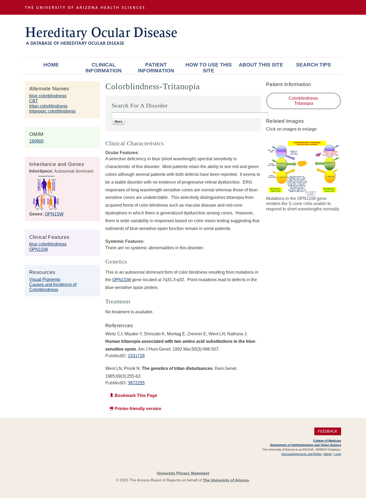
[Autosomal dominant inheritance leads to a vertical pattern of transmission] (46, 209)
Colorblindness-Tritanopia (304, 101)
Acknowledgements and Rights (301, 454)
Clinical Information (103, 67)
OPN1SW (54, 214)
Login (337, 454)
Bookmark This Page (136, 395)
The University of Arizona (226, 480)
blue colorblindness (47, 96)
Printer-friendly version (138, 408)
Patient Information (156, 67)
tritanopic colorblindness (52, 111)
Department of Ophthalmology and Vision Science (305, 445)
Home (51, 65)
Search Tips (313, 65)
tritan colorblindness (48, 106)
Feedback (327, 431)
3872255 (136, 383)
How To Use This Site (208, 67)
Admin (328, 454)
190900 (36, 141)
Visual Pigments (44, 279)
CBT (33, 101)
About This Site (261, 65)
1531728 (136, 356)
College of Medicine (327, 440)
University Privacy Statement (183, 473)
